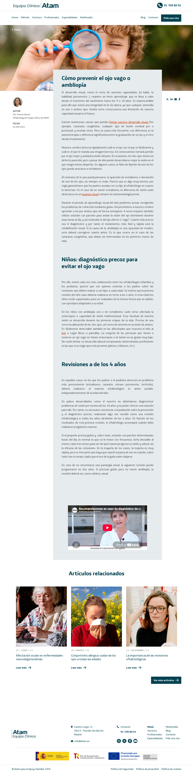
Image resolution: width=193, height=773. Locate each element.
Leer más (21, 667)
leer (64, 333)
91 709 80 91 (172, 5)
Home (15, 17)
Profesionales (52, 17)
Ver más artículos (164, 680)
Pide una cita (171, 18)
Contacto (153, 17)
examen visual (90, 194)
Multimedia (86, 17)
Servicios (37, 17)
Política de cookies (171, 769)
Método (25, 17)
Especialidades (69, 17)
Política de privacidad (147, 769)
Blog (143, 17)
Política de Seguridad (122, 769)
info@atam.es (82, 741)
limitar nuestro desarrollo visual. (129, 122)
